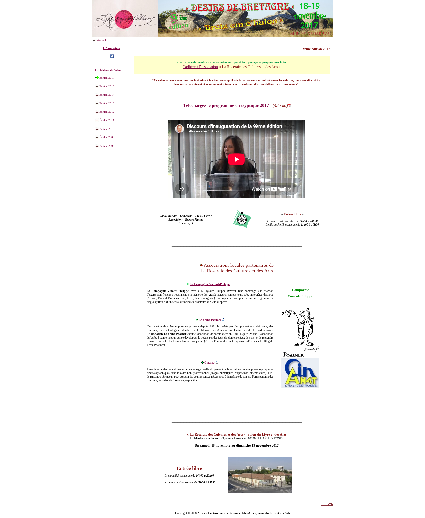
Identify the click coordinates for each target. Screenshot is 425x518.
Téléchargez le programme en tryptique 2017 (226, 105)
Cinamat (209, 362)
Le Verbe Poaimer (210, 320)
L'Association (111, 48)
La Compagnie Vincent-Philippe (210, 284)
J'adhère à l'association (200, 67)
